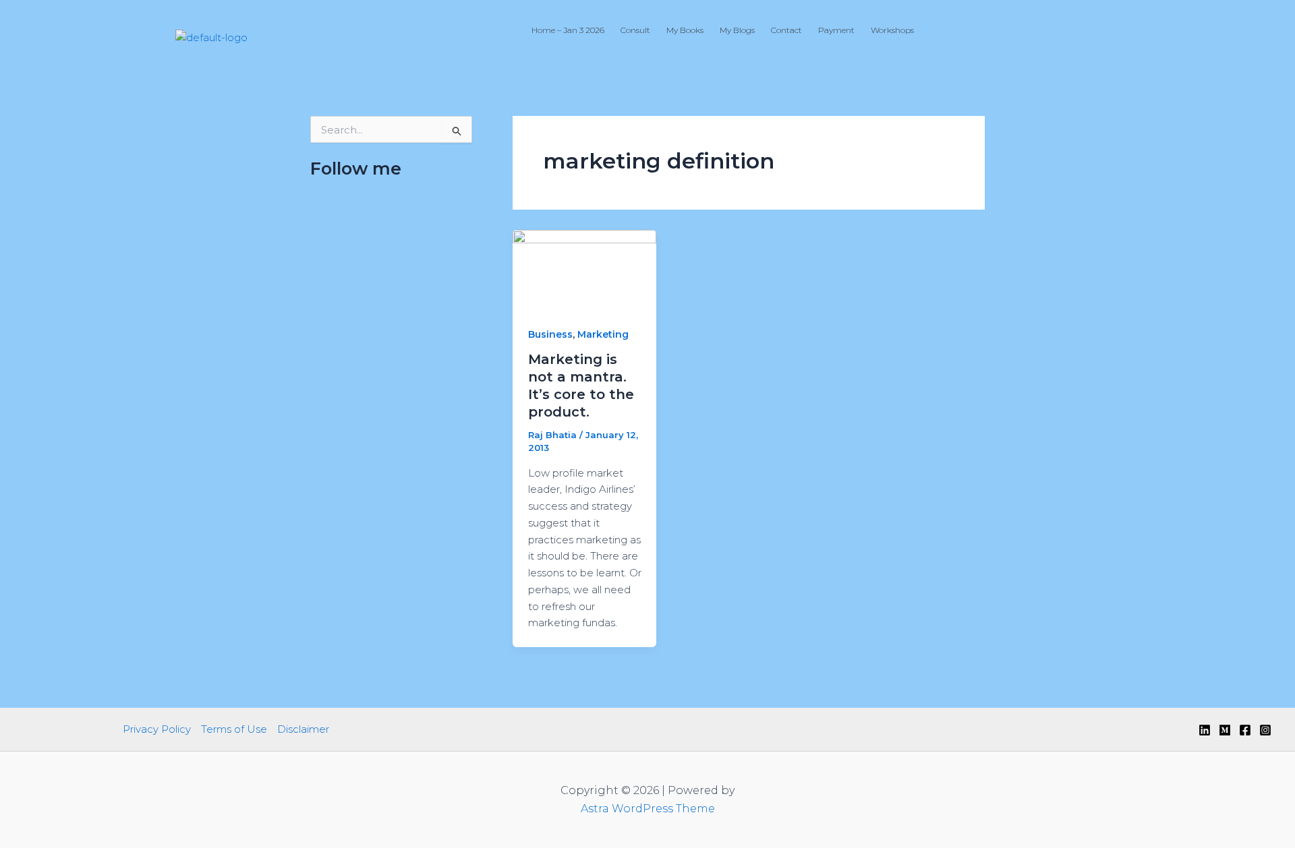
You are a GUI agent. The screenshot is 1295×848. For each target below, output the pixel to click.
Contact (786, 30)
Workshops (892, 30)
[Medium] (1225, 730)
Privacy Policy (157, 729)
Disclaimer (303, 729)
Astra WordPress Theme (648, 808)
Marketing (603, 334)
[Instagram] (1265, 730)
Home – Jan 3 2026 (567, 30)
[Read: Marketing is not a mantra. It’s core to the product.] (584, 269)
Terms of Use (234, 729)
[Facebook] (1245, 730)
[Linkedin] (1205, 730)
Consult (635, 30)
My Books (684, 30)
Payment (836, 30)
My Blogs (737, 30)
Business (550, 334)
